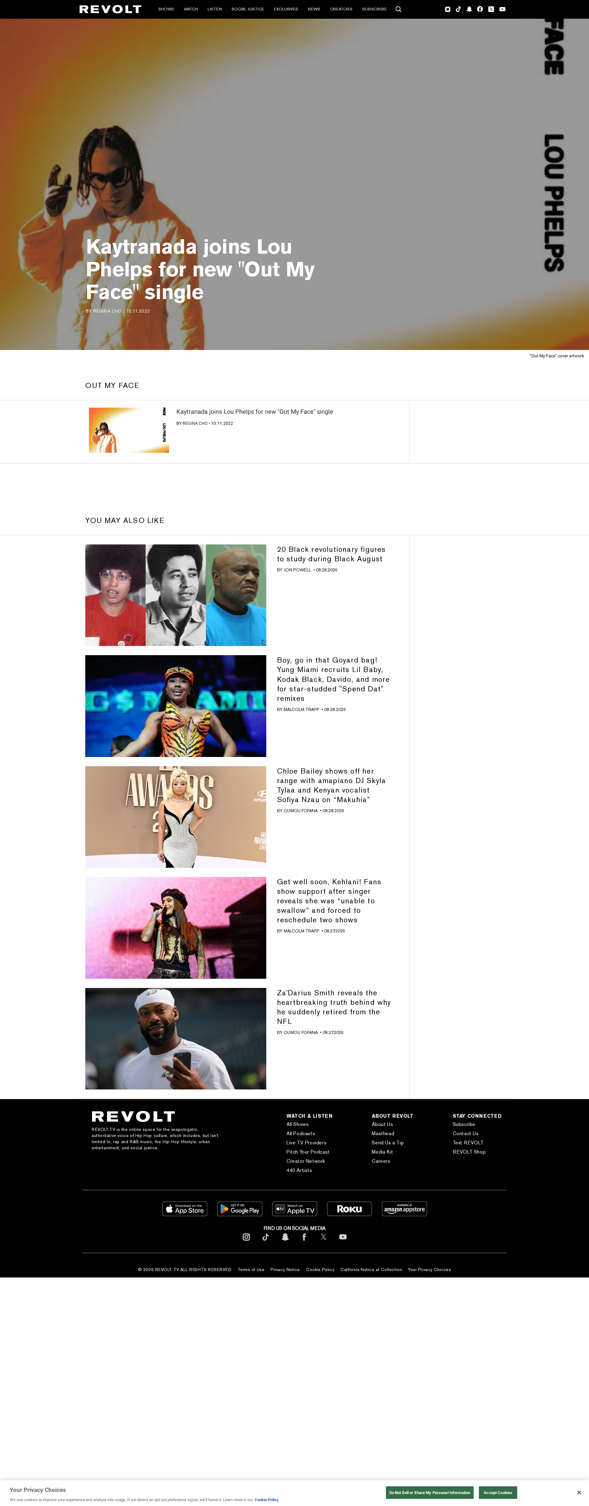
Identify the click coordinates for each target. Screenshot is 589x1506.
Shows (166, 9)
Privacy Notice (285, 1269)
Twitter (491, 9)
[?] (129, 430)
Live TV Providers (306, 1142)
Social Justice (248, 9)
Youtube (502, 10)
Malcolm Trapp (301, 709)
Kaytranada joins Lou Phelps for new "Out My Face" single (254, 411)
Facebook (480, 9)
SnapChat (469, 9)
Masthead (383, 1133)
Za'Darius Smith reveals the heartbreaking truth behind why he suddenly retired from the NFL (334, 1007)
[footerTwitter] (323, 1242)
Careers (381, 1161)
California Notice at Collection (371, 1269)
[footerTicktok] (265, 1242)
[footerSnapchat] (285, 1242)
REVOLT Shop (469, 1152)
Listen (215, 9)
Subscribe (374, 9)
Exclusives (286, 9)
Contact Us (466, 1133)
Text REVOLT (468, 1142)
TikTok (458, 9)
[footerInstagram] (246, 1242)
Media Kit (382, 1152)
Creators (341, 9)
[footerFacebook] (304, 1242)
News (314, 9)
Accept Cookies (498, 1492)
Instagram (448, 9)
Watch (191, 9)
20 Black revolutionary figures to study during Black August (331, 553)
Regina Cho (195, 423)
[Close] (579, 1492)
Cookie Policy (320, 1269)
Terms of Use (251, 1269)
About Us (382, 1124)
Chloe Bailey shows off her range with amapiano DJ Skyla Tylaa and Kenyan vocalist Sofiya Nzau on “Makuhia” (331, 785)
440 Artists (299, 1170)
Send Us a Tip (388, 1142)
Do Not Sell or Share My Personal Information (430, 1492)
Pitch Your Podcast (308, 1152)
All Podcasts (301, 1133)
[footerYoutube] (343, 1242)
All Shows (298, 1124)
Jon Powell (297, 570)
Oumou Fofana (301, 810)
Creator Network (306, 1161)
